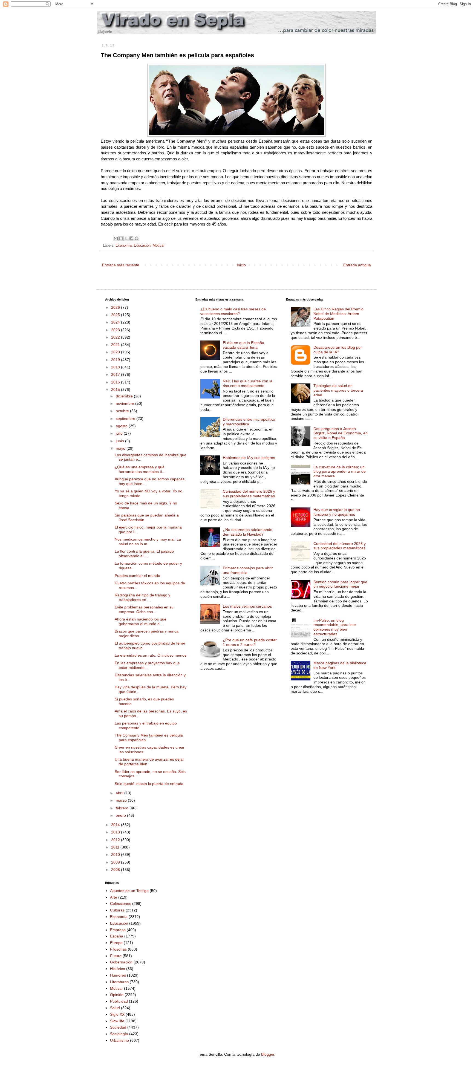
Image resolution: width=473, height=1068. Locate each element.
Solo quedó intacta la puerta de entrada (149, 783)
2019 (116, 359)
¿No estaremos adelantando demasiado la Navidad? (247, 531)
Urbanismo (119, 1040)
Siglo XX (117, 1014)
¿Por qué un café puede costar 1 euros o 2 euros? (250, 642)
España (116, 936)
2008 (116, 869)
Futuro (116, 956)
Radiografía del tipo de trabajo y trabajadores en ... (142, 597)
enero (121, 815)
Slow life (117, 1021)
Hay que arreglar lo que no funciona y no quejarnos (336, 511)
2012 (116, 840)
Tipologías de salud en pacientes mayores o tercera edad (338, 390)
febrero (122, 808)
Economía (124, 245)
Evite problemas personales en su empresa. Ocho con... (144, 609)
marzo (122, 800)
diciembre (125, 396)
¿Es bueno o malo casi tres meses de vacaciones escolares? (233, 311)
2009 (116, 862)
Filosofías (118, 949)
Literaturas (119, 982)
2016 (116, 382)
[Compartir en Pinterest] (136, 238)
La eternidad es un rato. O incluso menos (150, 655)
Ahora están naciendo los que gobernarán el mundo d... (140, 621)
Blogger (267, 1054)
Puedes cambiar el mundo (137, 575)
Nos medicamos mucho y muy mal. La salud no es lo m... (148, 541)
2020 (116, 352)
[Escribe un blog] (121, 238)
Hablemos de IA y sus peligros (249, 457)
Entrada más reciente (120, 265)
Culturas (117, 910)
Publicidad (119, 1001)
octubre (123, 411)
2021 (116, 344)
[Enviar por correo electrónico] (116, 238)
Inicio (241, 265)
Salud (115, 1008)
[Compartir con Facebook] (131, 238)
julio (120, 433)
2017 (116, 374)
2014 (116, 824)
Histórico (117, 968)
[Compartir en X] (126, 238)
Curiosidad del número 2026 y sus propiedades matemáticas (249, 493)
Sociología (119, 1034)
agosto (122, 426)
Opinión (116, 994)
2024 (116, 322)
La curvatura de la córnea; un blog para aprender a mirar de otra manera (339, 471)
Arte (113, 897)
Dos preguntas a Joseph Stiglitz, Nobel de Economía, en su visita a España (340, 433)
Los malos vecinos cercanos (247, 606)
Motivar (159, 245)
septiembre (126, 418)
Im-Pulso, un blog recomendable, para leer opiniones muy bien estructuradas (334, 627)
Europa (116, 942)
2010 (116, 854)
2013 (116, 832)
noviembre (125, 403)
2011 (115, 847)
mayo (121, 448)
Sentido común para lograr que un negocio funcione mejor (340, 584)
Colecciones (120, 903)
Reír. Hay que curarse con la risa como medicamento (247, 383)
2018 (116, 367)
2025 (116, 315)
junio (120, 441)
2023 (116, 330)
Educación (142, 245)
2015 (116, 389)
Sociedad (118, 1027)
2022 (116, 337)
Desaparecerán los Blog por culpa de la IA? (337, 349)
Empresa (118, 930)
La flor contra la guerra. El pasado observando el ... (144, 553)
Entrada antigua (357, 265)
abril (120, 793)
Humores (118, 975)
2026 (116, 307)
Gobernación (121, 962)
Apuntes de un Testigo (129, 890)
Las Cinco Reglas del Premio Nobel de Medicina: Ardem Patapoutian (338, 314)
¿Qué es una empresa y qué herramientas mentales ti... (140, 469)
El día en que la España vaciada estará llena (243, 345)
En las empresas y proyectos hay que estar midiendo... (147, 665)
